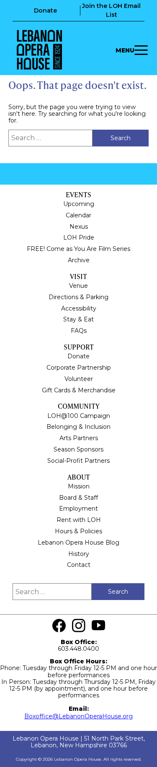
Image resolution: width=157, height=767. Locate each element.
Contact (78, 565)
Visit (78, 276)
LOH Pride (78, 237)
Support (79, 347)
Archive (79, 260)
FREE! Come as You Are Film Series (78, 249)
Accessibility (78, 308)
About (78, 477)
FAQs (79, 330)
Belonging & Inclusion (78, 426)
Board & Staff (78, 497)
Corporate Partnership (78, 367)
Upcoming (78, 204)
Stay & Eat (78, 319)
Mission (79, 486)
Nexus (78, 226)
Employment (78, 508)
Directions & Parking (78, 297)
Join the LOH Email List (111, 10)
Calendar (78, 215)
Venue (78, 286)
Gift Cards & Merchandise (79, 390)
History (78, 554)
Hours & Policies (78, 531)
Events (78, 194)
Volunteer (78, 379)
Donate (45, 10)
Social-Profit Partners (78, 460)
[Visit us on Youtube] (98, 625)
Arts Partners (78, 438)
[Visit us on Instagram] (78, 625)
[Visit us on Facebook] (59, 625)
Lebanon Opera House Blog (78, 542)
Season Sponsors (78, 449)
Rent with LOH (79, 520)
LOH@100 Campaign (78, 416)
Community (79, 406)
